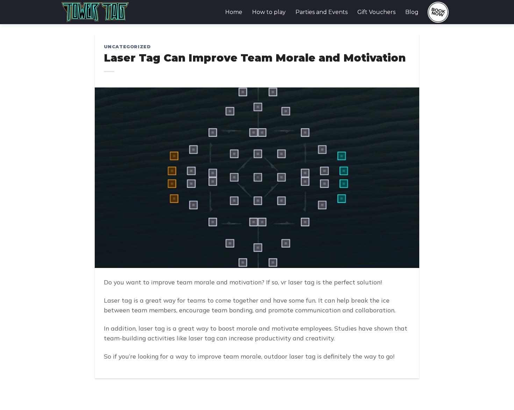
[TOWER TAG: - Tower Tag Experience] (95, 12)
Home (233, 12)
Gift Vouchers (376, 12)
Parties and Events (321, 12)
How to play (269, 12)
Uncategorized (127, 46)
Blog (412, 12)
